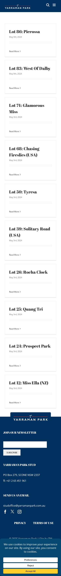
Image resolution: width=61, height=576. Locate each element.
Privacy (20, 523)
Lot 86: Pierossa (24, 31)
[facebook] (5, 512)
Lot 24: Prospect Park (30, 346)
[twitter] (12, 512)
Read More (14, 51)
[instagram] (19, 512)
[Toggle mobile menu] (54, 5)
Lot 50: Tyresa (23, 192)
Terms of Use (43, 523)
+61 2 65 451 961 (16, 481)
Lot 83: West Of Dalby (30, 68)
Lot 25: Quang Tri (26, 309)
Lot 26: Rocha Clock (28, 272)
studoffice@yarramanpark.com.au (24, 505)
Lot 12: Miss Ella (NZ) (28, 383)
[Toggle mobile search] (47, 5)
